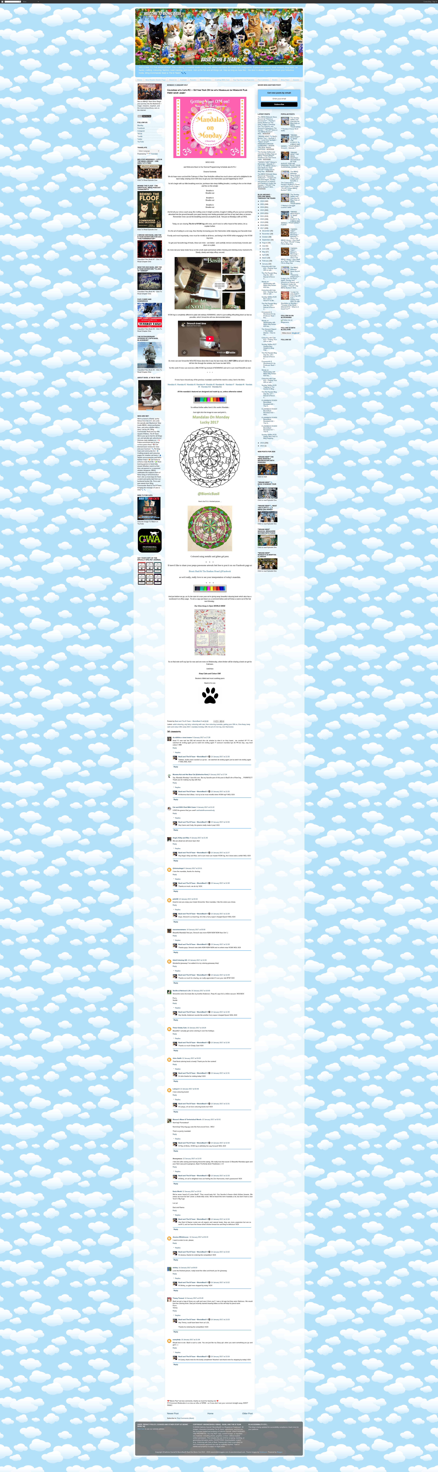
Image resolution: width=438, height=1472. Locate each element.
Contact (183, 80)
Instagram (141, 131)
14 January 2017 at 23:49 (194, 1298)
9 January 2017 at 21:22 (205, 807)
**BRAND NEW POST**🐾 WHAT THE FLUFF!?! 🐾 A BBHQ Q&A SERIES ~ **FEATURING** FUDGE (290, 218)
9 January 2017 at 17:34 (218, 774)
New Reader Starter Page (156, 80)
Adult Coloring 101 (180, 960)
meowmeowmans (179, 929)
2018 (262, 225)
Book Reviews (205, 80)
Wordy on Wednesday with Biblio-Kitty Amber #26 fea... (269, 284)
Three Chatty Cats (180, 1028)
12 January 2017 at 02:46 (189, 1089)
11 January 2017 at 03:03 (191, 1058)
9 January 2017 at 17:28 (201, 737)
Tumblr (139, 136)
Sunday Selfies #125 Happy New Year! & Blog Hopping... (269, 436)
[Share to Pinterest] (223, 721)
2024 (262, 207)
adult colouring (178, 724)
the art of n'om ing (214, 727)
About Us (173, 80)
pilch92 (175, 899)
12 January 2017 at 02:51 (211, 1119)
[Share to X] (219, 721)
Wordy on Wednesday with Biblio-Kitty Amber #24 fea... (269, 372)
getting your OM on (230, 724)
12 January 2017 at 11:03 (192, 1158)
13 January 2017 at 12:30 (220, 1012)
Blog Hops (285, 80)
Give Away (242, 724)
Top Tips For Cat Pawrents (243, 80)
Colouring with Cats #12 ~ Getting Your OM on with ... (269, 380)
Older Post (247, 1413)
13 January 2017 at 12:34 (220, 1219)
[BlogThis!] (217, 721)
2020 (262, 219)
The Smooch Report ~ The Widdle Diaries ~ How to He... (269, 332)
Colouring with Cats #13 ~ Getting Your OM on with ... (269, 339)
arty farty (187, 724)
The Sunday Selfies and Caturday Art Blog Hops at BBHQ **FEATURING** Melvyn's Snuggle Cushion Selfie (291, 201)
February (265, 261)
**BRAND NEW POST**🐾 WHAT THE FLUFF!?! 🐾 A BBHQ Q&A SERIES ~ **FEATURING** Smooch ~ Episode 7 (290, 141)
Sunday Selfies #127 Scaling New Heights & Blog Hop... (269, 347)
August (265, 243)
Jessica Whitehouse (181, 1237)
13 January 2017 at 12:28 (220, 883)
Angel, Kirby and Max (181, 838)
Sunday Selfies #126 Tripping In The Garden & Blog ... (269, 387)
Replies (177, 752)
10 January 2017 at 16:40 (200, 991)
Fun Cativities (263, 80)
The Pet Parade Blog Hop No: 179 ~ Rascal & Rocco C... (269, 306)
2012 (262, 446)
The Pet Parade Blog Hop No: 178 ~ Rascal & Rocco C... (269, 355)
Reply (175, 748)
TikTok (139, 134)
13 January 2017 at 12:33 (220, 1175)
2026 (262, 201)
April (264, 255)
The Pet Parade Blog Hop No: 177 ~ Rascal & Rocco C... (269, 394)
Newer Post (173, 1413)
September (266, 240)
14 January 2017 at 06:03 (188, 1267)
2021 (262, 216)
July (263, 246)
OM (206, 727)
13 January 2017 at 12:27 (220, 852)
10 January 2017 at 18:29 (196, 1028)
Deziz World (177, 1191)
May (264, 252)
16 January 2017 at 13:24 (220, 1356)
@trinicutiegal (178, 868)
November (266, 234)
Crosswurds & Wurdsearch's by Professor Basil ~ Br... (269, 364)
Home (139, 80)
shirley (175, 1267)
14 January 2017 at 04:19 (199, 1237)
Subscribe (279, 104)
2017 (262, 228)
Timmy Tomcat (178, 1298)
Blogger (279, 1452)
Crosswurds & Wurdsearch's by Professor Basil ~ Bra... (269, 315)
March (264, 258)
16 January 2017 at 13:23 (220, 1319)
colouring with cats (198, 724)
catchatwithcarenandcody (205, 810)
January (265, 264)
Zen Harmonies (227, 727)
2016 (262, 443)
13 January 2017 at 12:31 (220, 1073)
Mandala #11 (217, 387)
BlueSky (140, 125)
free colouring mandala (214, 724)
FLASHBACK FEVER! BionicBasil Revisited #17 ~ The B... (269, 429)
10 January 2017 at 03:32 (188, 899)
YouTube (140, 142)
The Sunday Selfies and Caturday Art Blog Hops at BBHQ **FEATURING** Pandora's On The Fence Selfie (267, 155)
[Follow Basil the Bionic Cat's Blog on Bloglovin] (291, 334)
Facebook (141, 128)
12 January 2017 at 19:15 (191, 1191)
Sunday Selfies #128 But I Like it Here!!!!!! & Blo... (269, 298)
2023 (262, 210)
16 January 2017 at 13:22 (220, 1252)
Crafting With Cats (222, 80)
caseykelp (177, 1339)
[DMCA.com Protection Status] (144, 117)
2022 (262, 213)
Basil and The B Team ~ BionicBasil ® (193, 756)
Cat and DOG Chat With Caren (184, 807)
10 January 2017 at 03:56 (196, 929)
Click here (141, 1429)
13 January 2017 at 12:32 (220, 1143)
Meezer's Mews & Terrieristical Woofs (187, 1119)
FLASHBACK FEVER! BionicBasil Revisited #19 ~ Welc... (269, 411)
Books (274, 80)
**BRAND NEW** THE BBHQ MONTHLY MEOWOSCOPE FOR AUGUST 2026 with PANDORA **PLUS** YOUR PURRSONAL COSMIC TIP (290, 160)
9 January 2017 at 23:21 (193, 868)
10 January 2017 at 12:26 (197, 960)
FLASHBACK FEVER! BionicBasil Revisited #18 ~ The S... (269, 420)
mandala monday (197, 727)
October (265, 237)
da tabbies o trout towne (182, 737)
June (264, 249)
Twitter (139, 139)
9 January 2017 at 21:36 (199, 838)
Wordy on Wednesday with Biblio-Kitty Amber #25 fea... (269, 323)
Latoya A (176, 1089)
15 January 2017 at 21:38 (190, 1339)
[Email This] (214, 721)
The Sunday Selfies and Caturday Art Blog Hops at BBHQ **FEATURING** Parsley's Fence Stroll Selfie (291, 124)
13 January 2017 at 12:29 (220, 944)
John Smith (177, 1058)
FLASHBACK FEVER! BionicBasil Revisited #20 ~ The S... (269, 403)
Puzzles (193, 80)
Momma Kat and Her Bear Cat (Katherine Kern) (191, 774)
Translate (154, 154)
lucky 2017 (186, 727)
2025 (262, 204)
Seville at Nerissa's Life (182, 991)
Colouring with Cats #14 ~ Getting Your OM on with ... (269, 292)
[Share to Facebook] (221, 721)
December (266, 231)
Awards (296, 80)
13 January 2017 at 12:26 (220, 822)
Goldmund (263, 1452)
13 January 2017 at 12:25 (220, 756)
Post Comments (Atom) (185, 1418)
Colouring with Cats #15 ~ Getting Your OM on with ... (269, 268)
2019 (262, 222)
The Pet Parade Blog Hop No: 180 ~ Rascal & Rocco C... (269, 276)
